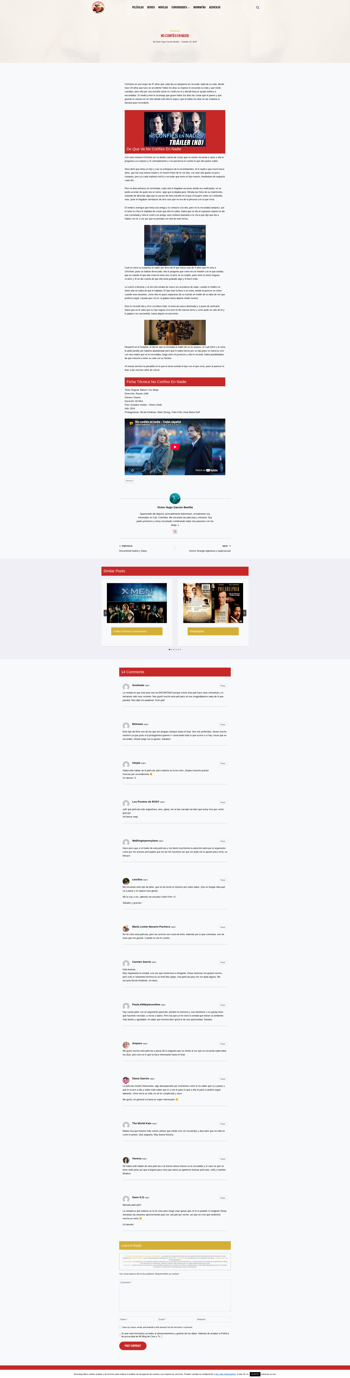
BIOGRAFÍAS (199, 7)
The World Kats (141, 1123)
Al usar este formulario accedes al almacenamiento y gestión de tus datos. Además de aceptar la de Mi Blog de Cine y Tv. (175, 1335)
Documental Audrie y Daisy (133, 548)
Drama (129, 481)
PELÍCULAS (138, 7)
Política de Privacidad (170, 1267)
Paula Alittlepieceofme (146, 1004)
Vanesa (137, 1158)
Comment (126, 1282)
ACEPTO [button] (255, 1374)
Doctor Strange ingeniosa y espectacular (210, 548)
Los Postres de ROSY (145, 801)
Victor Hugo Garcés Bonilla (167, 42)
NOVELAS (163, 7)
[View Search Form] (258, 8)
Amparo (137, 1043)
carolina (137, 879)
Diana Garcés (140, 1078)
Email (162, 1319)
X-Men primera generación (130, 631)
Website (201, 1319)
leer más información (225, 1374)
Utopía (136, 762)
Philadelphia (196, 631)
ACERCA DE (215, 7)
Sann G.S (138, 1197)
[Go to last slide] (106, 613)
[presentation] (137, 603)
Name (124, 1319)
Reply (222, 686)
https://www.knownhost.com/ (199, 1263)
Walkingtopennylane (145, 840)
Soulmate (138, 685)
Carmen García (141, 961)
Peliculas (175, 31)
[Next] (244, 613)
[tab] (169, 649)
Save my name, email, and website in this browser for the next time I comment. (157, 1327)
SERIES (151, 7)
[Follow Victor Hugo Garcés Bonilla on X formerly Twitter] (175, 531)
